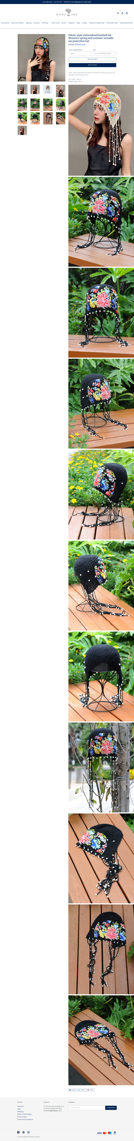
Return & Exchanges (24, 1114)
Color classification (75, 50)
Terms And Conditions (25, 1119)
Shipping (20, 1112)
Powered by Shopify (34, 1137)
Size (94, 50)
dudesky (24, 1137)
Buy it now (92, 65)
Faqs (19, 1109)
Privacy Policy (22, 1117)
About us (20, 1106)
